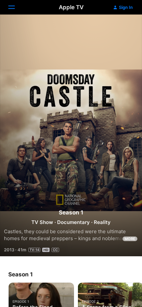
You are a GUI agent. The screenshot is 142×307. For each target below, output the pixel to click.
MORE (129, 239)
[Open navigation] (15, 7)
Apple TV (71, 7)
